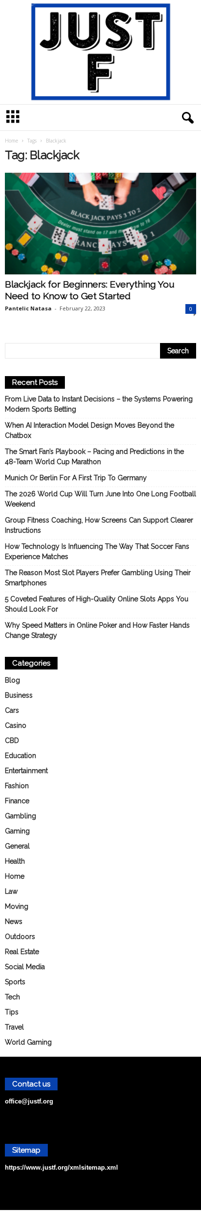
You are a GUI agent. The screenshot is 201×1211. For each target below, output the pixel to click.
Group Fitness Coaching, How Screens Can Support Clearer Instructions (99, 525)
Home (11, 140)
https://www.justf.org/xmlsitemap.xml (61, 1167)
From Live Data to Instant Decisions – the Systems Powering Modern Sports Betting (99, 404)
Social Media (25, 967)
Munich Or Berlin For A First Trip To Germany (76, 478)
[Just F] (100, 52)
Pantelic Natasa (28, 308)
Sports (15, 982)
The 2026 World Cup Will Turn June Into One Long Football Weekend (100, 499)
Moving (16, 906)
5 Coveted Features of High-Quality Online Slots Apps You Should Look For (96, 604)
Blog (12, 680)
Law (11, 891)
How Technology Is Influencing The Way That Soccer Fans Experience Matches (97, 551)
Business (19, 695)
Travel (14, 1027)
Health (15, 861)
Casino (15, 725)
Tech (12, 997)
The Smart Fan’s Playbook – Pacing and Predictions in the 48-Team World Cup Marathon (94, 457)
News (13, 921)
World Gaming (28, 1042)
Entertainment (26, 771)
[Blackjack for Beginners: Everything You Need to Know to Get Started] (100, 223)
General (17, 846)
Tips (12, 1012)
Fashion (17, 786)
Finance (17, 801)
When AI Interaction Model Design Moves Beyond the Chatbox (89, 430)
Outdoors (20, 936)
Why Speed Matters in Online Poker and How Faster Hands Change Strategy (97, 630)
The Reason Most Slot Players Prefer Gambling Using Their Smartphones (98, 578)
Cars (12, 710)
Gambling (20, 816)
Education (20, 755)
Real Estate (22, 952)
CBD (12, 740)
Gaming (17, 831)
